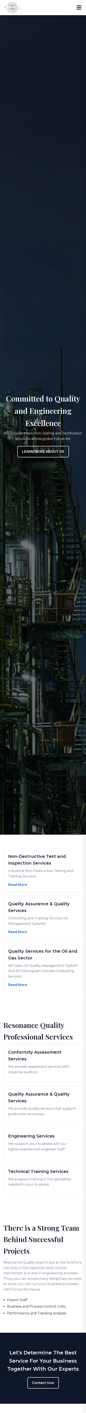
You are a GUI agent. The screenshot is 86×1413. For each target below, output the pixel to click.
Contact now (43, 1383)
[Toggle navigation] (79, 7)
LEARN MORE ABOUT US (43, 452)
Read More (17, 885)
